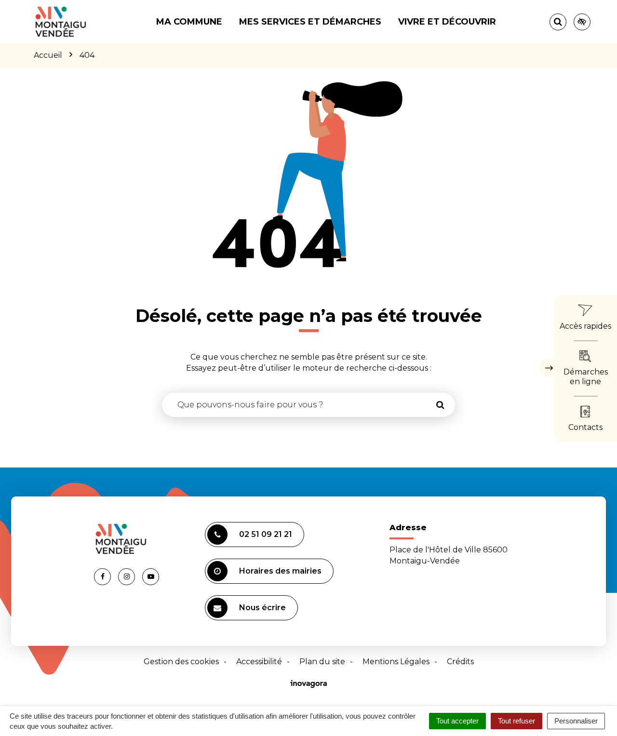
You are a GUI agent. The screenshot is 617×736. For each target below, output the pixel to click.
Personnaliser (576, 721)
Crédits (460, 661)
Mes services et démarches (310, 21)
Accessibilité (259, 661)
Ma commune (189, 21)
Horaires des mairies (280, 570)
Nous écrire (262, 607)
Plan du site (322, 661)
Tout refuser (516, 721)
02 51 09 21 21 (265, 534)
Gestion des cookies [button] (181, 661)
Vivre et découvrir (447, 21)
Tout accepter (457, 721)
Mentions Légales (395, 661)
